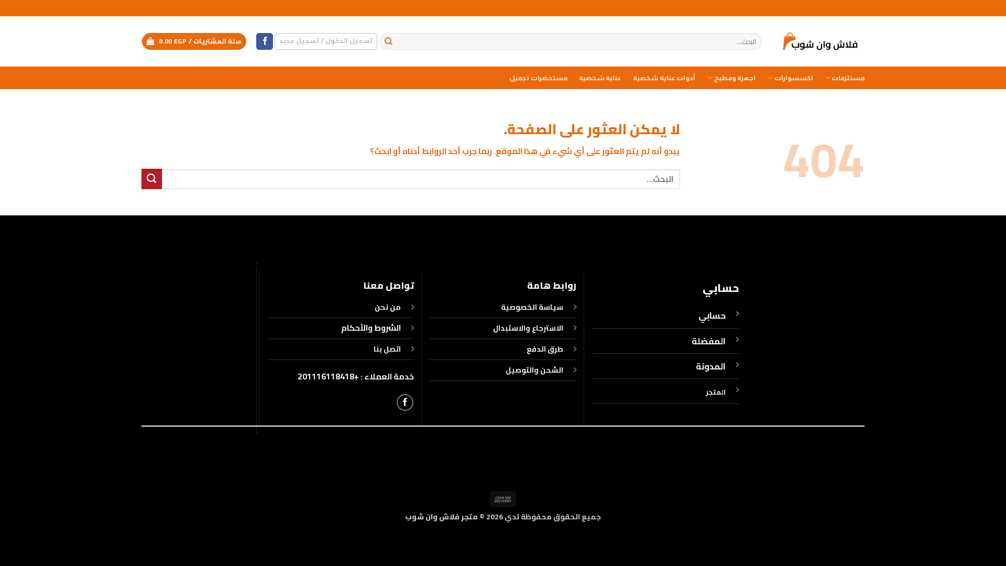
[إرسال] (388, 41)
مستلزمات (848, 78)
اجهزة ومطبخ (735, 78)
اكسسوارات (793, 78)
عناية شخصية (600, 78)
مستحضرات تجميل (538, 78)
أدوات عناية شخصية (664, 78)
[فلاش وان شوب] (821, 41)
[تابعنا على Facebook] (264, 41)
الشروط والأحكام (371, 327)
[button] (326, 41)
